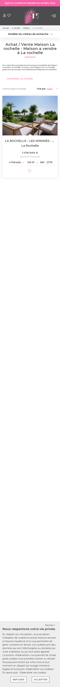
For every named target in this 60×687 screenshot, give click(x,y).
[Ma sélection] (9, 16)
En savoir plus (10, 672)
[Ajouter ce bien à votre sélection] (30, 171)
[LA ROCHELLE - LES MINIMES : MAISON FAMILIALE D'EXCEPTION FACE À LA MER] (30, 115)
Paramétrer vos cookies (33, 672)
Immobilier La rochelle (20, 78)
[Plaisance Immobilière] (31, 16)
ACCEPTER (40, 679)
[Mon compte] (4, 16)
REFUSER (18, 679)
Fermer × (50, 625)
